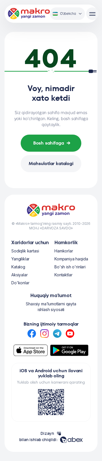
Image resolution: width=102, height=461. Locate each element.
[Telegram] (57, 333)
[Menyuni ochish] (92, 13)
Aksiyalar (19, 274)
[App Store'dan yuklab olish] (31, 350)
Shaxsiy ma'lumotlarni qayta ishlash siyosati (51, 306)
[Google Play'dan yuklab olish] (69, 350)
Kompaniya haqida (71, 258)
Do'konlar (20, 282)
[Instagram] (44, 333)
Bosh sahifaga (52, 143)
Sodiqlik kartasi (25, 250)
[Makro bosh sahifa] (29, 13)
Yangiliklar (20, 258)
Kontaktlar (63, 274)
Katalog (18, 266)
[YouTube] (70, 333)
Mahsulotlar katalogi (51, 163)
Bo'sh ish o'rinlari (70, 266)
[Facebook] (31, 333)
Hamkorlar (63, 250)
